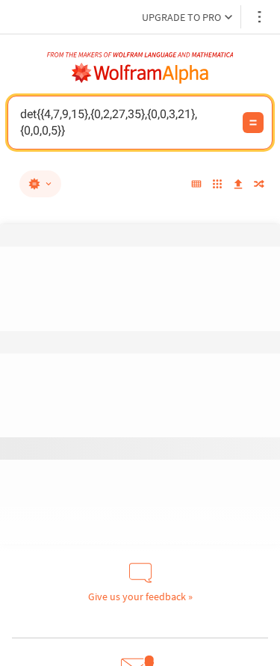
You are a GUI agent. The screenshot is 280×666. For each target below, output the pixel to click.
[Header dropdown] (260, 17)
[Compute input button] (253, 122)
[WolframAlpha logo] (140, 73)
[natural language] (40, 183)
